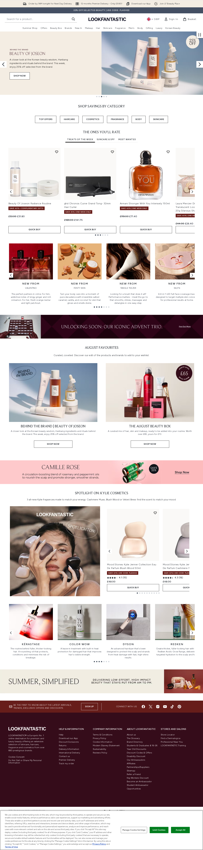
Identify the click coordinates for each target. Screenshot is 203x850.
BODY (139, 119)
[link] (171, 19)
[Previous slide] (3, 64)
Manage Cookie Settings (133, 830)
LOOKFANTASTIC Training (173, 745)
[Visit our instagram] (157, 706)
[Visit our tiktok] (172, 706)
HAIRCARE (69, 119)
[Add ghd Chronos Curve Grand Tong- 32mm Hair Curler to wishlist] (112, 151)
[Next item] (192, 191)
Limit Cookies (159, 830)
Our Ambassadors (136, 760)
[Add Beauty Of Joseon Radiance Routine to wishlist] (56, 151)
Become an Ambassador (139, 781)
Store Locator (168, 734)
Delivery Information (69, 749)
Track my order (66, 763)
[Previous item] (10, 191)
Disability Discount (136, 756)
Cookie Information (102, 742)
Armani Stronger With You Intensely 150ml (145, 203)
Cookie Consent (16, 757)
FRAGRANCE (117, 119)
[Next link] (192, 275)
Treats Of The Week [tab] (80, 139)
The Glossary (133, 738)
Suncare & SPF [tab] (106, 139)
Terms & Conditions (103, 734)
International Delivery (69, 752)
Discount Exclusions (69, 742)
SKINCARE (158, 119)
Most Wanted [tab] (127, 139)
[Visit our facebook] (143, 706)
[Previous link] (10, 275)
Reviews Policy (100, 752)
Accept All (180, 830)
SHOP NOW (20, 76)
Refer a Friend (134, 774)
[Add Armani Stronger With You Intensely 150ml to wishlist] (168, 151)
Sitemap (131, 770)
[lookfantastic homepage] (107, 19)
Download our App (68, 738)
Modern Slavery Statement (106, 745)
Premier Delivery (67, 760)
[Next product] (187, 551)
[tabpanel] (101, 192)
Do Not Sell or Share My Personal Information (25, 761)
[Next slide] (199, 64)
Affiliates (131, 763)
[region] (101, 830)
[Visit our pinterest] (179, 706)
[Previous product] (109, 551)
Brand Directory (135, 742)
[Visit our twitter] (150, 706)
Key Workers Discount (138, 778)
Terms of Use (11, 847)
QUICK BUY (34, 229)
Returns (62, 745)
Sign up (89, 706)
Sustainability (99, 749)
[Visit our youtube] (165, 706)
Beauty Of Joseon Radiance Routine (29, 203)
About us (131, 734)
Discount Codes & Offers (139, 752)
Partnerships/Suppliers (138, 767)
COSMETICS (92, 119)
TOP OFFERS (45, 119)
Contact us (64, 756)
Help (61, 734)
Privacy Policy (99, 738)
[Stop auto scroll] (199, 34)
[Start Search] (73, 19)
